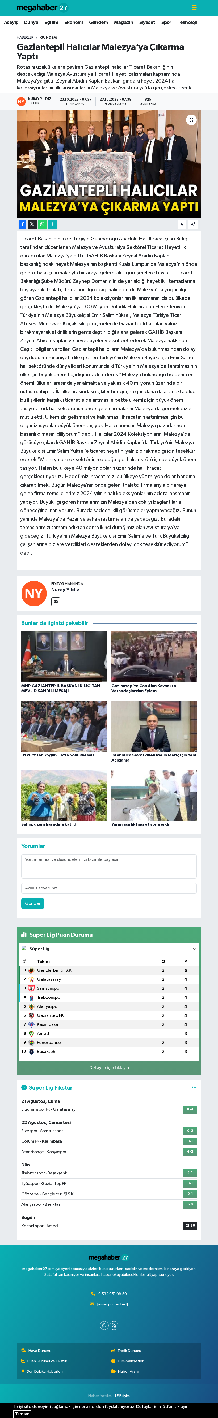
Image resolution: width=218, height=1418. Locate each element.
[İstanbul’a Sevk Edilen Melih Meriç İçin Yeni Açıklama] (154, 726)
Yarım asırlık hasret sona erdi (140, 824)
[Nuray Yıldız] (34, 593)
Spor (166, 22)
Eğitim (51, 22)
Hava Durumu (39, 1351)
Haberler (25, 38)
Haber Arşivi (128, 1371)
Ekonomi (73, 22)
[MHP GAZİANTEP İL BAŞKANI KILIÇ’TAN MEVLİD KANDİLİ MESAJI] (64, 656)
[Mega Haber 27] (43, 8)
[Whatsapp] (104, 1325)
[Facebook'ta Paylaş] (22, 224)
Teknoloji (187, 22)
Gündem (98, 22)
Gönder (33, 903)
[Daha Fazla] (52, 224)
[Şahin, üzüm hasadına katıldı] (64, 795)
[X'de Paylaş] (32, 224)
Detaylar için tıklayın (109, 1068)
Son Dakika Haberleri (45, 1371)
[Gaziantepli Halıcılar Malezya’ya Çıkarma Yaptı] (109, 164)
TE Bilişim (122, 1396)
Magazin (123, 22)
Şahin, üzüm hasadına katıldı (49, 824)
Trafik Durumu (129, 1351)
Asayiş (11, 22)
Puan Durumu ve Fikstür (47, 1361)
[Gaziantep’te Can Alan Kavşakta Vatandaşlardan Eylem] (154, 656)
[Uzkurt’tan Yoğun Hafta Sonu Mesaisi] (64, 726)
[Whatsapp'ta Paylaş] (42, 224)
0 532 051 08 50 (112, 1294)
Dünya (31, 22)
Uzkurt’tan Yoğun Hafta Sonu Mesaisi (58, 755)
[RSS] (114, 1325)
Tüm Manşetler (131, 1361)
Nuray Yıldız (65, 589)
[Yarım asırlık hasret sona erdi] (154, 795)
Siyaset (147, 22)
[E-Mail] (55, 601)
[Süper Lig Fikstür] (194, 1088)
